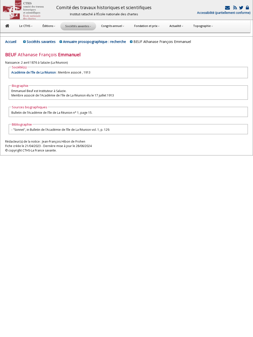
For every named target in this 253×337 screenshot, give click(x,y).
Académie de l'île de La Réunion (33, 72)
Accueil (10, 41)
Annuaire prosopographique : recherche (94, 41)
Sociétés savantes (41, 41)
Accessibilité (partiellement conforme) (223, 13)
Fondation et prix (146, 26)
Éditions (48, 26)
